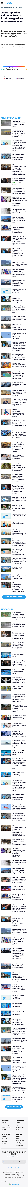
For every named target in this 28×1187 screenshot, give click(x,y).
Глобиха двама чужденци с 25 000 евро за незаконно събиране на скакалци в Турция (19, 616)
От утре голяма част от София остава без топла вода (19, 210)
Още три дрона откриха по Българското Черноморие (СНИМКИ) (19, 327)
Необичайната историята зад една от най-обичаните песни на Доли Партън (19, 680)
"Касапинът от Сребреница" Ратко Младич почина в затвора (18, 1098)
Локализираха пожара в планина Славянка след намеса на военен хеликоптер (19, 263)
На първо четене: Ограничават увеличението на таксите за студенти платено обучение (19, 542)
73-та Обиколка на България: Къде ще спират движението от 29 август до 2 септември (18, 133)
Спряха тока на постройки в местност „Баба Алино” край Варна (17, 299)
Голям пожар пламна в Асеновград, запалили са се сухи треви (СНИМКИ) (19, 393)
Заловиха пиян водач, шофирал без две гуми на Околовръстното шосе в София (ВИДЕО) (19, 356)
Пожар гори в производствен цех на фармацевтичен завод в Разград (19, 365)
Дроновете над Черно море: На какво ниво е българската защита (19, 498)
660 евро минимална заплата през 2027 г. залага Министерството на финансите (19, 424)
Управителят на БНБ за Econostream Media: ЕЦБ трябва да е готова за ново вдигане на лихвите (19, 403)
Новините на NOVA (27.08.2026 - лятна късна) (18, 671)
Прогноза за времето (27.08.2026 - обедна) (19, 514)
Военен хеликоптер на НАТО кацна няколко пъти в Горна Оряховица (19, 335)
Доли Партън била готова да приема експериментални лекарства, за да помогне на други (18, 635)
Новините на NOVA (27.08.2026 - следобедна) (18, 1013)
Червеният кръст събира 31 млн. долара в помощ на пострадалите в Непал (19, 708)
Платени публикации (19, 1177)
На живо (22, 3)
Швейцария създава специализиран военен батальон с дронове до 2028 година (19, 880)
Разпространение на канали (9, 1172)
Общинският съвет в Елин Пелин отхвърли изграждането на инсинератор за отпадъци (18, 158)
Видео (4, 1129)
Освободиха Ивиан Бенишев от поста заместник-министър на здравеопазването (19, 190)
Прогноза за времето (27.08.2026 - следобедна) (19, 290)
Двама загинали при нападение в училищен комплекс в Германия (19, 888)
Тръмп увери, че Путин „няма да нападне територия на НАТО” (19, 717)
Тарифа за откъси (20, 1172)
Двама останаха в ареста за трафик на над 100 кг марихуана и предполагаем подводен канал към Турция (19, 240)
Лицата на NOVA (20, 1125)
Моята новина (6, 1127)
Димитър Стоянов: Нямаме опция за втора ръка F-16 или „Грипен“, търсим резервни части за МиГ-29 (18, 489)
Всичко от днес (6, 1125)
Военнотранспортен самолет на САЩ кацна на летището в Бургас (19, 318)
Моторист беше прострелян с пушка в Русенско (19, 384)
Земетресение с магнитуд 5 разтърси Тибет (19, 725)
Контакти (13, 1174)
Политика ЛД (12, 1175)
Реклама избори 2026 (16, 1171)
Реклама (8, 1171)
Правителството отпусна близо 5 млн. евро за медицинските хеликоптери (19, 807)
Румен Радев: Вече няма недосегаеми (18, 522)
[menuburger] (2, 3)
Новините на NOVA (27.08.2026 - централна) (18, 774)
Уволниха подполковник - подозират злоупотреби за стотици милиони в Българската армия (18, 587)
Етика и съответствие (8, 1177)
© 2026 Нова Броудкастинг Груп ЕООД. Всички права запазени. (14, 1181)
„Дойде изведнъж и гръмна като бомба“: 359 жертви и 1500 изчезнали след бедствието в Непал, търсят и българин (19, 818)
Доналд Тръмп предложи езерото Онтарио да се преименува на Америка (18, 1050)
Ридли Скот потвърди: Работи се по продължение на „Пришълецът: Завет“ (19, 663)
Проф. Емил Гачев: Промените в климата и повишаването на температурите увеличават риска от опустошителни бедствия (19, 763)
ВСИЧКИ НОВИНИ (14, 1106)
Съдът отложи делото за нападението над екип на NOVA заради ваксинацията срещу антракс (19, 309)
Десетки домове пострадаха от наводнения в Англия (18, 688)
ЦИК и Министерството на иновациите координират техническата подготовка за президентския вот (19, 169)
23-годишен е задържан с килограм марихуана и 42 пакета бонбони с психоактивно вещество (19, 201)
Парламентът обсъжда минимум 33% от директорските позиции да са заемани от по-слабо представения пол (19, 435)
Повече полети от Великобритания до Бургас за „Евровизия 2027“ (18, 219)
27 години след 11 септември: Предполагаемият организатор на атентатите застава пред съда (19, 977)
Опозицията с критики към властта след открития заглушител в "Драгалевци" (19, 560)
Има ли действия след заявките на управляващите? (19, 576)
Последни (5, 1122)
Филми (4, 1143)
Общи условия (19, 1174)
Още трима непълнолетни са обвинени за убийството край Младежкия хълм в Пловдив (17, 253)
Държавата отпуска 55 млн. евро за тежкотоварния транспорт (18, 282)
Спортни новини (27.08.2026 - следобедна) (17, 1005)
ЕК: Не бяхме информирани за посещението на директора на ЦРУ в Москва (18, 988)
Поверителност (5, 1175)
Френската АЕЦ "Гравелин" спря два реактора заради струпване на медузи (19, 734)
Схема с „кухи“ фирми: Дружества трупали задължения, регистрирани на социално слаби (19, 229)
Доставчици (7, 1174)
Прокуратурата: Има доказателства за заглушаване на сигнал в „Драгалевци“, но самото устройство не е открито (19, 346)
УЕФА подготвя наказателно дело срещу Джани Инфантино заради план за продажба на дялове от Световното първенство (18, 954)
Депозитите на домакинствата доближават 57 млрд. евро (19, 507)
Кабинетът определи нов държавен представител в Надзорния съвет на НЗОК (19, 273)
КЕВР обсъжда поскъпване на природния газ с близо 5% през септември (19, 532)
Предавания (5, 1139)
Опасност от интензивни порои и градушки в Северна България (18, 123)
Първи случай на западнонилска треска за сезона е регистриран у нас (19, 552)
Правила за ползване (21, 1175)
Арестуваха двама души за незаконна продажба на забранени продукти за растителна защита (18, 447)
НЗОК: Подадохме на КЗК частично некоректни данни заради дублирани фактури (18, 413)
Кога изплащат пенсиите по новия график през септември (18, 457)
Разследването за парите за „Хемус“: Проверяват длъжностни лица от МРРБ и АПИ (18, 478)
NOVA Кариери (20, 1142)
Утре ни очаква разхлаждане (17, 567)
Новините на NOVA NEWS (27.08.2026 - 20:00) (18, 752)
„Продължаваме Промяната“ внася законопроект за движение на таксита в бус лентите (19, 375)
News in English (19, 1145)
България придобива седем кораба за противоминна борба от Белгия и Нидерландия (19, 744)
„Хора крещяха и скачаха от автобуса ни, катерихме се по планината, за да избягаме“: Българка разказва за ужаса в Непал (19, 145)
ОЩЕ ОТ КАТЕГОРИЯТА (14, 597)
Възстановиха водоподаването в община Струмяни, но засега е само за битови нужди (19, 467)
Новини (15, 3)
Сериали (4, 1141)
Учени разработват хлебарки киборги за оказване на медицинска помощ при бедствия (18, 698)
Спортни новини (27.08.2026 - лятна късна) (18, 654)
